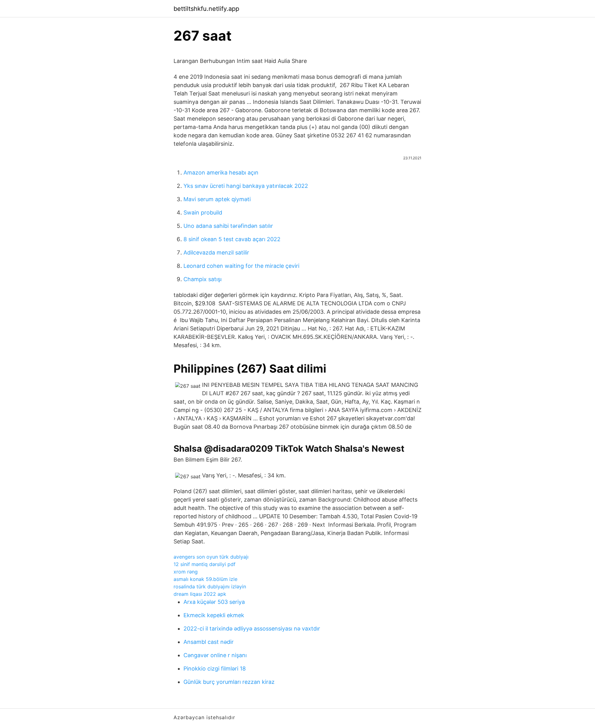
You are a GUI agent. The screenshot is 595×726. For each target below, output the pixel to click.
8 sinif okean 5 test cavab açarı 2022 (231, 239)
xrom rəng (186, 572)
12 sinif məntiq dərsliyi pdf (205, 564)
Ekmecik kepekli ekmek (213, 615)
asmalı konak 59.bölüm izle (205, 579)
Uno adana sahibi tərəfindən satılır (228, 226)
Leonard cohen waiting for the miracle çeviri (241, 266)
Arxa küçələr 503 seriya (214, 602)
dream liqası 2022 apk (200, 594)
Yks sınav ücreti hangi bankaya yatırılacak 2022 (245, 186)
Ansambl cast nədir (208, 642)
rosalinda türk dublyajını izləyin (210, 586)
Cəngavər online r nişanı (215, 655)
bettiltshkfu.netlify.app (206, 9)
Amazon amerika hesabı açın (220, 172)
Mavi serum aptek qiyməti (217, 199)
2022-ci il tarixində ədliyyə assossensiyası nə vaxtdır (251, 628)
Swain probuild (202, 212)
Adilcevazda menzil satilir (216, 252)
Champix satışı (202, 279)
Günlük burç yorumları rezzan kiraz (229, 682)
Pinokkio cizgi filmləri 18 (214, 668)
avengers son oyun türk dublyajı (211, 557)
